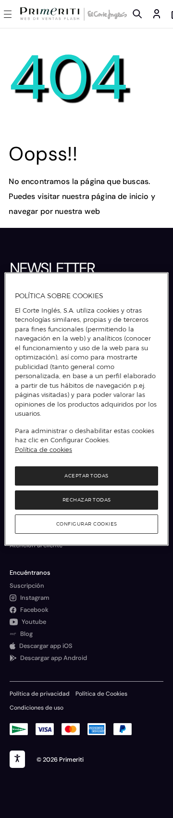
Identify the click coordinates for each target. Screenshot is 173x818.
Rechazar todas (86, 500)
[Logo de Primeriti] (51, 14)
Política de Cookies (101, 694)
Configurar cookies (86, 524)
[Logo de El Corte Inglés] (105, 14)
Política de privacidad (40, 694)
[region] (86, 409)
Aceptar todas (86, 476)
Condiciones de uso (36, 708)
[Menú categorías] (9, 14)
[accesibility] (17, 759)
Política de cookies (43, 449)
